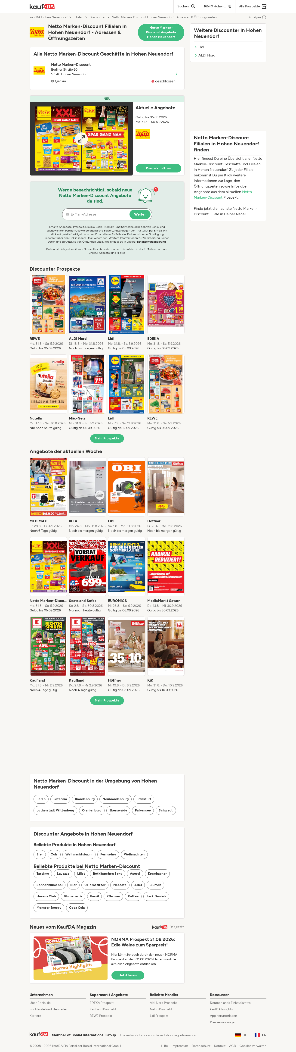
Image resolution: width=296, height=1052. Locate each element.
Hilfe (164, 1046)
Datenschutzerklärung (151, 241)
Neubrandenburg (115, 799)
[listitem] (48, 313)
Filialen (78, 17)
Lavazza (63, 874)
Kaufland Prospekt (103, 1009)
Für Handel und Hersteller (48, 1009)
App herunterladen (223, 1016)
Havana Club (46, 896)
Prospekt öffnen (158, 168)
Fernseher (108, 854)
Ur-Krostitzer (94, 885)
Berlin (41, 799)
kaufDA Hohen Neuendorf (49, 17)
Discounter (97, 17)
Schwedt (166, 810)
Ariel (138, 885)
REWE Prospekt (101, 1016)
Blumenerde (73, 896)
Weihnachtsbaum (78, 854)
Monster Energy (49, 908)
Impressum (180, 1046)
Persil (94, 896)
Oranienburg (92, 810)
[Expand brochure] (81, 138)
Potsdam (60, 799)
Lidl (201, 47)
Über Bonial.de (40, 1003)
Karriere (35, 1016)
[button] (107, 135)
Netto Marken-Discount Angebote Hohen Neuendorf (161, 32)
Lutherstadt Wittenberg (55, 810)
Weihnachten (134, 854)
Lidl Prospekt (159, 1016)
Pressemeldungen (223, 1022)
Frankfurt (143, 799)
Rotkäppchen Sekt (107, 874)
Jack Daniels (156, 896)
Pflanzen (113, 896)
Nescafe (119, 885)
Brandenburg (85, 799)
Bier (40, 854)
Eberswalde (118, 810)
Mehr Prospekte (107, 438)
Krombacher (157, 874)
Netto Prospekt (161, 1009)
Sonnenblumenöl (49, 885)
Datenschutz (201, 1046)
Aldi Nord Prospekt (163, 1003)
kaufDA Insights (221, 1009)
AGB (232, 1046)
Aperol (135, 874)
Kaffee (133, 896)
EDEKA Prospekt (102, 1003)
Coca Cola (77, 908)
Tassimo (43, 874)
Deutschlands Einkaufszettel (230, 1003)
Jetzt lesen (128, 975)
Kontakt (219, 1046)
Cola (54, 854)
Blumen (155, 885)
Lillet (81, 874)
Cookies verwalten (253, 1046)
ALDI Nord (206, 55)
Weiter (140, 214)
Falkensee (143, 810)
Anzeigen (255, 17)
